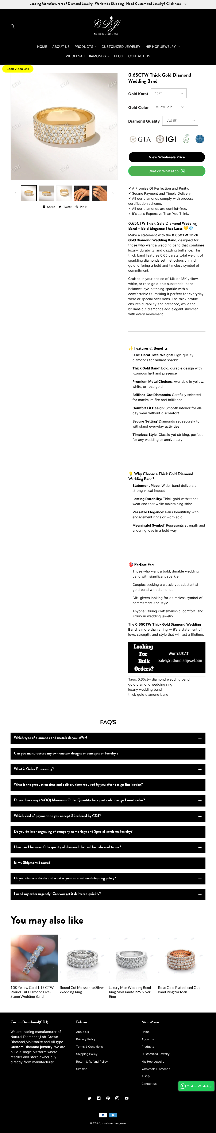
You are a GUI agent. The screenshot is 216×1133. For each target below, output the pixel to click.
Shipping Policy (86, 1054)
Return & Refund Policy (92, 1061)
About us (148, 1039)
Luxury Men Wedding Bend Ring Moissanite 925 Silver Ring (130, 992)
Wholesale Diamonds (156, 1069)
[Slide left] (15, 193)
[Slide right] (113, 193)
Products (148, 1046)
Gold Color (138, 107)
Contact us (149, 1083)
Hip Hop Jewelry (153, 1061)
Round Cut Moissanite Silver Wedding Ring (82, 990)
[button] (14, 26)
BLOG (146, 1076)
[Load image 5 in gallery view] (64, 193)
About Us (82, 1032)
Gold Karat (138, 94)
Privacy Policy (86, 1039)
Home (146, 1032)
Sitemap (82, 1069)
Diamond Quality (144, 121)
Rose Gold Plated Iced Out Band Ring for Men (179, 990)
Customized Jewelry (156, 1054)
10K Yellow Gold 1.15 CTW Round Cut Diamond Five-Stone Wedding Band (32, 992)
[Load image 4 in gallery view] (46, 193)
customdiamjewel (115, 1123)
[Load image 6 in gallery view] (82, 193)
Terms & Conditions (89, 1046)
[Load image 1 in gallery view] (28, 193)
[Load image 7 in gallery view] (99, 193)
